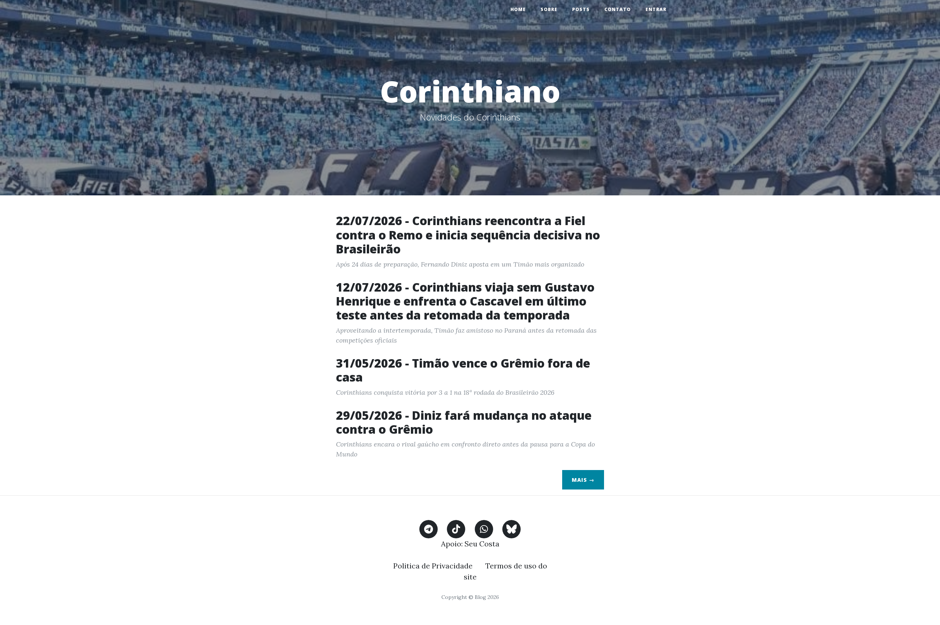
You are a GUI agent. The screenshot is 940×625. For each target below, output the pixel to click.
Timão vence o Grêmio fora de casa (463, 370)
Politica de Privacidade (433, 565)
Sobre (548, 9)
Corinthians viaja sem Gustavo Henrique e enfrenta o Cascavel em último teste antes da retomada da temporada (465, 301)
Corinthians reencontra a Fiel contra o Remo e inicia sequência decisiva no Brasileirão (468, 235)
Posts (581, 9)
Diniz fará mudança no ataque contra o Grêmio (464, 422)
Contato (617, 9)
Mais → (583, 479)
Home (518, 9)
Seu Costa (481, 543)
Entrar (656, 9)
